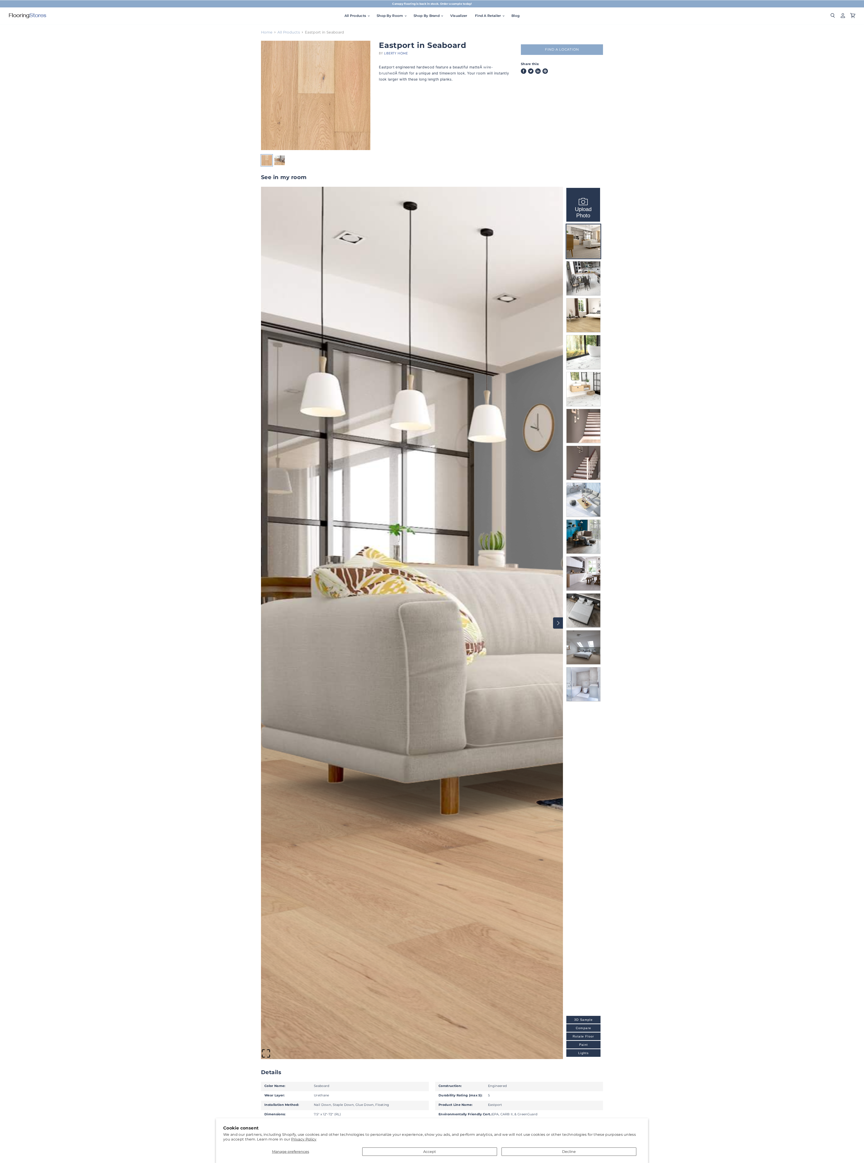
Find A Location (562, 49)
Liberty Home (396, 53)
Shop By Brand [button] (427, 15)
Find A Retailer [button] (488, 15)
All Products (288, 32)
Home (266, 32)
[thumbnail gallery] (266, 160)
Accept (429, 1152)
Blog (515, 15)
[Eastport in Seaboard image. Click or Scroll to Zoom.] (315, 95)
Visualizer (458, 15)
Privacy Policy (303, 1139)
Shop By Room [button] (390, 15)
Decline (569, 1152)
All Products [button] (355, 15)
